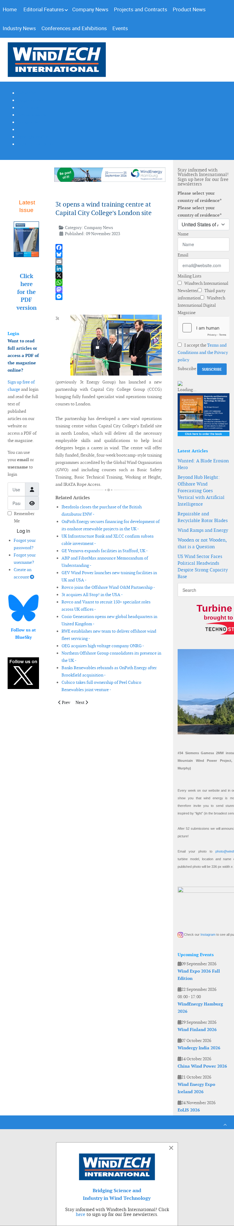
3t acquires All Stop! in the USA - (92, 594)
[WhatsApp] (108, 282)
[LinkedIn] (108, 268)
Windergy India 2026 (199, 1048)
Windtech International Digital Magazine (201, 305)
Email (183, 255)
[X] (108, 275)
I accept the (203, 352)
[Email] (108, 261)
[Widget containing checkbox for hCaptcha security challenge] (203, 327)
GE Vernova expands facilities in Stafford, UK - (105, 550)
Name (183, 234)
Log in (23, 530)
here (80, 1214)
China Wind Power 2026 (202, 1066)
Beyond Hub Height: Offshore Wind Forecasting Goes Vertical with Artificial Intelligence (201, 490)
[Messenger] (108, 296)
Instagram (207, 934)
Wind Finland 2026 (197, 1029)
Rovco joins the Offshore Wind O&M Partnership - (108, 587)
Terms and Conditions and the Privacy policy (203, 352)
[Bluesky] (108, 254)
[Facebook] (108, 247)
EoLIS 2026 (189, 1110)
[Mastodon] (108, 289)
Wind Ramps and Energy (203, 530)
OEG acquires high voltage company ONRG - (103, 645)
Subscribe (187, 368)
